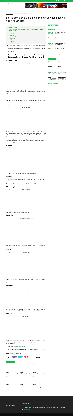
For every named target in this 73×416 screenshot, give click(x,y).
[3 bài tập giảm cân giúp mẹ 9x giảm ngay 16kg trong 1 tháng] (62, 75)
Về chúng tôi (8, 0)
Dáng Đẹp (50, 66)
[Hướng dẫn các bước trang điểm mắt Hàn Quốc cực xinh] (51, 45)
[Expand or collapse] (44, 27)
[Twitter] (64, 1)
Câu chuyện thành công (62, 77)
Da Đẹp (50, 77)
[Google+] (57, 1)
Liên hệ (12, 0)
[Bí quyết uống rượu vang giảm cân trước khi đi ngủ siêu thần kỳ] (52, 64)
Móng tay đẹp (18, 353)
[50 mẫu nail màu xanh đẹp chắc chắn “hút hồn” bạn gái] (26, 368)
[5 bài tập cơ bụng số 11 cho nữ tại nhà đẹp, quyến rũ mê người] (62, 64)
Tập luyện (30, 10)
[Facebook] (55, 1)
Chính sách (57, 414)
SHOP (14, 10)
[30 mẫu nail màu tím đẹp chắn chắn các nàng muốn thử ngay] (39, 380)
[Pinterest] (60, 1)
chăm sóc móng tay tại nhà (23, 142)
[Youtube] (66, 1)
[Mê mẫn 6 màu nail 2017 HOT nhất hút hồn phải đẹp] (12, 368)
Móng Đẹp (11, 14)
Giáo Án (60, 66)
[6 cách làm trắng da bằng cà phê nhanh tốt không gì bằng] (52, 75)
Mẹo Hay (19, 10)
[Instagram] (58, 1)
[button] (65, 10)
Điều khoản (62, 414)
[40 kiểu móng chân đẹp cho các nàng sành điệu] (26, 380)
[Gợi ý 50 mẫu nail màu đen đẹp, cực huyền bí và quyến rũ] (12, 380)
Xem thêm (57, 54)
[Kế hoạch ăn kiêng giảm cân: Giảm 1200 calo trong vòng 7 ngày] (51, 39)
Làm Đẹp (24, 10)
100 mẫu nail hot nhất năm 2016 (19, 346)
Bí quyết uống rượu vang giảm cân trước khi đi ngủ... (52, 69)
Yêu (35, 10)
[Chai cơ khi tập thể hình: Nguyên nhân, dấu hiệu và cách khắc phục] (51, 34)
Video (39, 10)
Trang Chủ (9, 10)
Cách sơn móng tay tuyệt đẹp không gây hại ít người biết (24, 183)
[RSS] (62, 1)
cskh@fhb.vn (27, 409)
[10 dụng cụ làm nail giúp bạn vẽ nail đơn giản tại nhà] (39, 368)
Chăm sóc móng (12, 353)
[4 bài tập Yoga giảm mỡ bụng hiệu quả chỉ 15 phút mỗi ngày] (51, 50)
